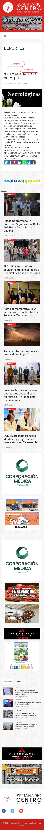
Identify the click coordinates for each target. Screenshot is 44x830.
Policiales (12, 237)
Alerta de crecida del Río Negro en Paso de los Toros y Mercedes (21, 351)
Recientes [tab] (7, 682)
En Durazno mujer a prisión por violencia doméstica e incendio (20, 266)
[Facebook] (4, 811)
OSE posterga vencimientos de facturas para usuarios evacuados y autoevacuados (21, 224)
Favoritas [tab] (19, 682)
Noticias (11, 194)
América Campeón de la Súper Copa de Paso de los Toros (20, 432)
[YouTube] (21, 811)
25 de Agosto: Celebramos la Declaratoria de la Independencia (21, 309)
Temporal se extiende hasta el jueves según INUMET (21, 392)
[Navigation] (5, 35)
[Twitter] (12, 811)
